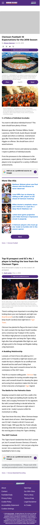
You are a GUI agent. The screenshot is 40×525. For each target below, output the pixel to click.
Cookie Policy (6, 502)
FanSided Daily (6, 495)
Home (3, 243)
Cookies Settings (7, 509)
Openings (27, 488)
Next (32, 82)
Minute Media (10, 513)
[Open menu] (3, 3)
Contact (4, 491)
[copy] (13, 46)
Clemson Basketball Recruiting (16, 473)
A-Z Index (27, 505)
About (3, 488)
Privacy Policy (6, 498)
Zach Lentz (8, 273)
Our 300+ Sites (29, 491)
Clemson (30, 375)
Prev (7, 82)
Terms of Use (29, 498)
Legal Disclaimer (30, 502)
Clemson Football (12, 243)
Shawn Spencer (9, 43)
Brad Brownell (7, 317)
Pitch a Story (28, 495)
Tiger (27, 386)
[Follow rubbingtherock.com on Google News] (35, 171)
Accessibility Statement (10, 505)
